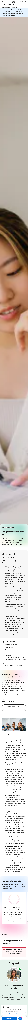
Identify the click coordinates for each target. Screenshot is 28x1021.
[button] (2, 2)
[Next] (25, 934)
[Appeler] (25, 1)
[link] (12, 6)
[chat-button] (22, 1018)
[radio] (14, 1010)
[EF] (14, 2)
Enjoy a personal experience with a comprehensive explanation (13, 1011)
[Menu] (25, 6)
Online (7, 1007)
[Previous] (22, 934)
